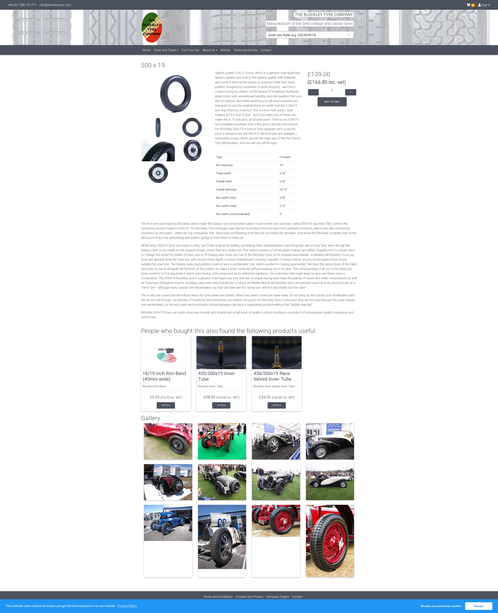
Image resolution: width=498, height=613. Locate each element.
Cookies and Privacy (249, 597)
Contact (265, 50)
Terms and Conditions (218, 597)
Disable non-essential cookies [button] (441, 606)
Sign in (485, 5)
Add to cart (332, 101)
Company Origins (277, 597)
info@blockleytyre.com (55, 5)
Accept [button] (478, 606)
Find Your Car (190, 50)
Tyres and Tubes (165, 50)
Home (147, 50)
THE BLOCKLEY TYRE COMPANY (324, 14)
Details (166, 405)
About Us (209, 50)
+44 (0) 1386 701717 (22, 5)
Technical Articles (245, 50)
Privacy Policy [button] (127, 606)
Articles (225, 50)
